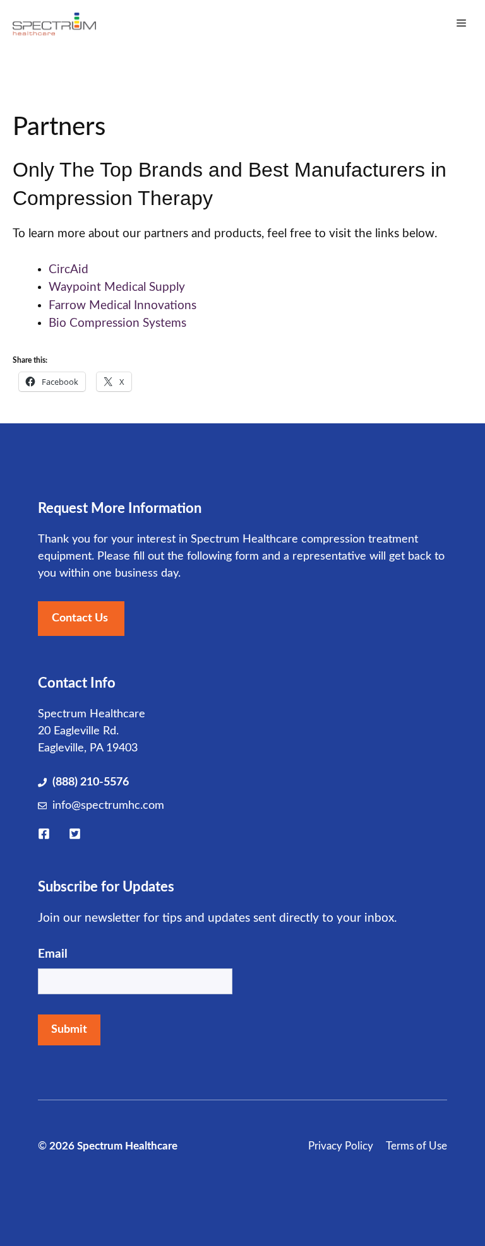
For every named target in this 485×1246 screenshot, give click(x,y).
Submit (69, 1029)
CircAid (68, 270)
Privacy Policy (340, 1146)
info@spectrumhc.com (108, 805)
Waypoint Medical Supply (117, 287)
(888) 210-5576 (90, 782)
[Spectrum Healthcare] (54, 24)
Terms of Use (416, 1146)
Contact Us (80, 618)
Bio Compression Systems (117, 323)
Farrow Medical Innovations (122, 306)
